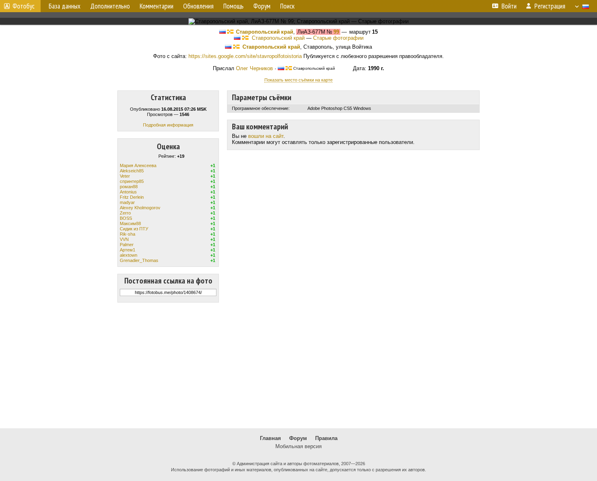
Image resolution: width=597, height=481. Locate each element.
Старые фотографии (338, 38)
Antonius (128, 191)
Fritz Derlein (132, 197)
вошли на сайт (265, 136)
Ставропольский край (264, 32)
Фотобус (24, 6)
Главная (270, 438)
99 (336, 32)
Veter (125, 176)
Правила (326, 438)
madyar (127, 202)
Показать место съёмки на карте (298, 79)
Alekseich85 (132, 170)
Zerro (125, 212)
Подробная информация (168, 124)
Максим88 (130, 223)
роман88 (129, 186)
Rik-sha (127, 234)
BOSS (126, 218)
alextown (128, 255)
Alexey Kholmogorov (140, 207)
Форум (298, 438)
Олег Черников (254, 68)
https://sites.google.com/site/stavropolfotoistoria (245, 56)
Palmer (127, 244)
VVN (124, 239)
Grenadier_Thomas (139, 260)
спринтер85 (132, 181)
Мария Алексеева (138, 165)
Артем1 (127, 249)
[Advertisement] (298, 365)
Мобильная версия (298, 446)
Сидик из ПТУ (134, 228)
